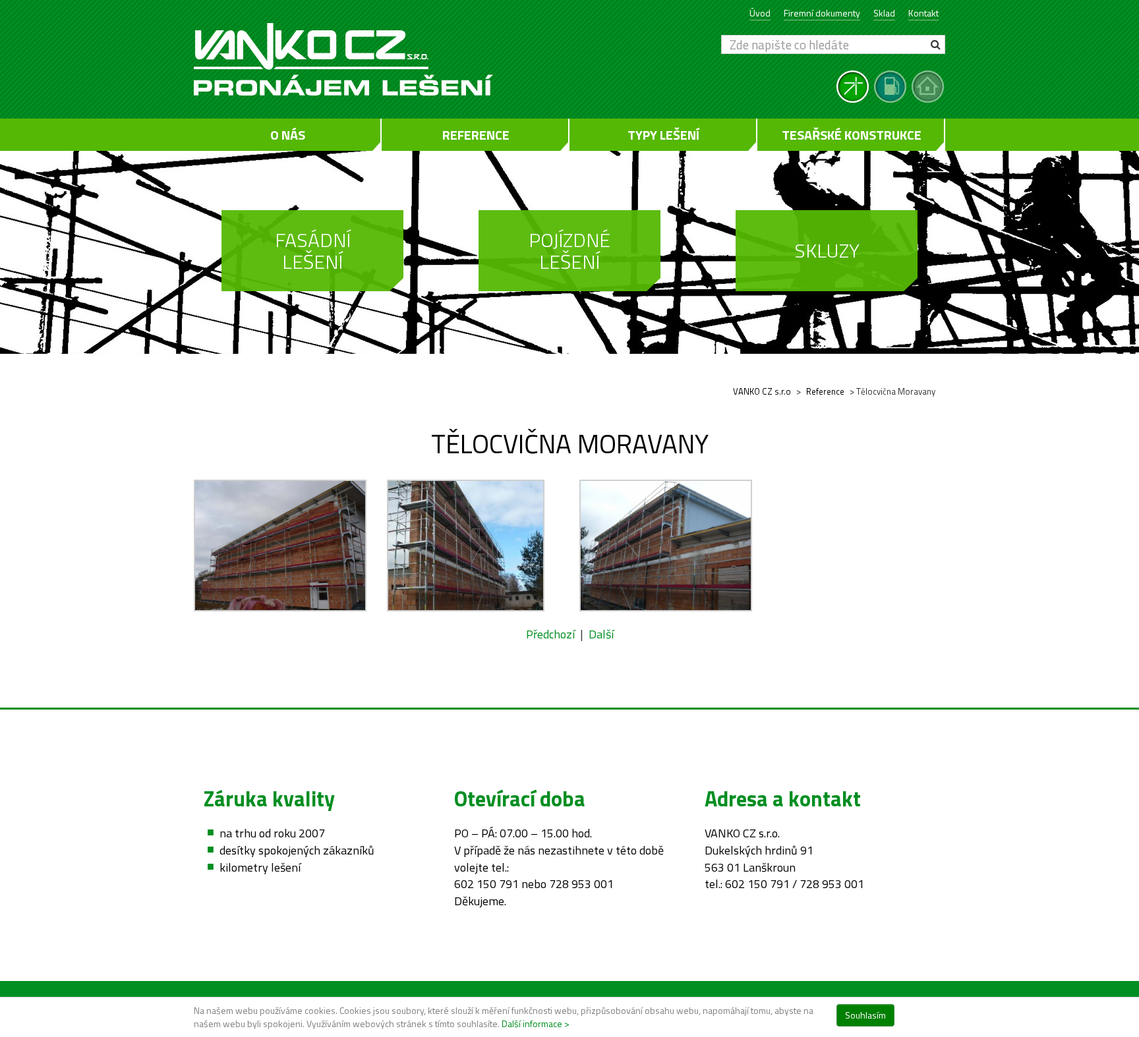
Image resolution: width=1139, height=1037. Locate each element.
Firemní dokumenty (822, 13)
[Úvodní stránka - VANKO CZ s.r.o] (377, 59)
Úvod (760, 13)
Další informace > (536, 1023)
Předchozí (550, 634)
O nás (287, 135)
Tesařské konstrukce (851, 135)
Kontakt (923, 13)
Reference (476, 135)
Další (601, 634)
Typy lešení (663, 135)
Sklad (884, 13)
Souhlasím (865, 1015)
